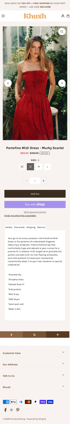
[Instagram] (11, 410)
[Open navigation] (11, 16)
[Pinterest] (17, 410)
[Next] (62, 83)
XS (22, 166)
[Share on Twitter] (34, 334)
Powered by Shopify (36, 419)
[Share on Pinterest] (57, 334)
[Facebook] (5, 410)
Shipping (30, 227)
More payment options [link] (35, 212)
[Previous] (8, 83)
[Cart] (68, 15)
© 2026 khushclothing (14, 419)
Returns (41, 227)
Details (8, 227)
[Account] (62, 15)
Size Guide (19, 227)
